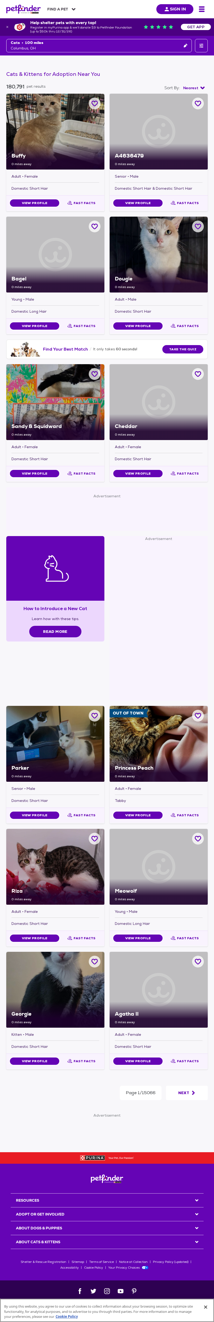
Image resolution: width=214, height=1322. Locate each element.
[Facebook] (80, 1291)
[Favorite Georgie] (94, 961)
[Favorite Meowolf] (198, 838)
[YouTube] (120, 1291)
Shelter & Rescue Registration (43, 1262)
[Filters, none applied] (201, 45)
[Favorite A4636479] (198, 103)
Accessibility (69, 1267)
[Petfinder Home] (23, 9)
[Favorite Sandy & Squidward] (94, 374)
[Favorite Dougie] (198, 226)
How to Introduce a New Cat (55, 608)
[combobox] (194, 88)
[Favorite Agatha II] (198, 961)
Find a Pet (57, 9)
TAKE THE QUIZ (183, 349)
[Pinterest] (134, 1291)
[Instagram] (107, 1291)
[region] (107, 1310)
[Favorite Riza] (94, 838)
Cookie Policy (93, 1267)
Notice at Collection (133, 1262)
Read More (55, 631)
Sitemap (78, 1262)
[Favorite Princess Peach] (198, 715)
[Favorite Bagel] (94, 226)
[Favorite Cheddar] (198, 374)
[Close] (205, 1307)
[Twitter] (93, 1291)
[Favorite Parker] (94, 715)
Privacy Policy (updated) (170, 1262)
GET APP (196, 27)
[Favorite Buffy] (94, 103)
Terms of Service (101, 1262)
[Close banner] (7, 27)
